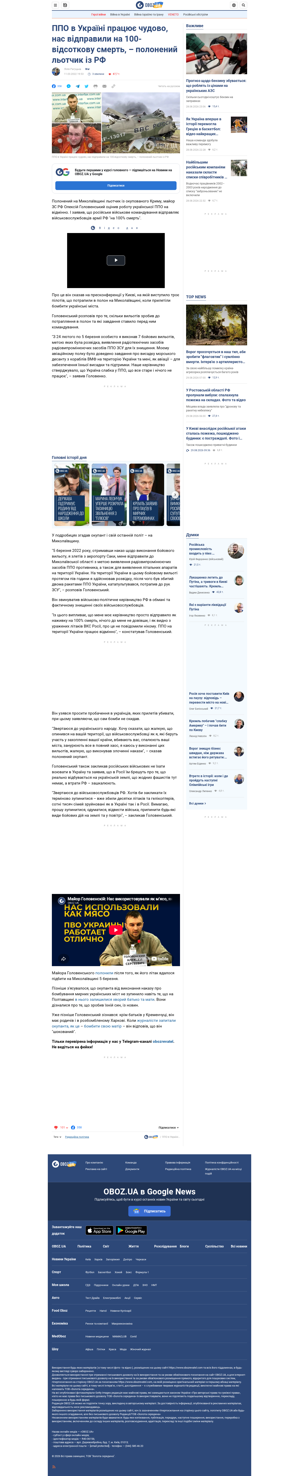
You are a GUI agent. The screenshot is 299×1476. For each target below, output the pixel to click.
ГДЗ (87, 1285)
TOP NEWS (196, 296)
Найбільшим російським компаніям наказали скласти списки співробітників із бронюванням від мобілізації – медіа (206, 170)
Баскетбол (104, 1272)
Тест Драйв (92, 1297)
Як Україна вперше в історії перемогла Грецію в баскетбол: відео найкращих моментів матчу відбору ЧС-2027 (203, 126)
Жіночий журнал (140, 1349)
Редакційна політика (77, 1137)
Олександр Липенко (200, 791)
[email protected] (99, 1445)
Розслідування (165, 1246)
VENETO (173, 14)
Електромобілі (112, 1297)
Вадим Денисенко (199, 592)
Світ (106, 1246)
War (87, 69)
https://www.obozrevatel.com (186, 1367)
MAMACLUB (119, 1336)
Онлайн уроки (121, 1285)
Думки (192, 534)
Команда (130, 1162)
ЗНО (145, 1285)
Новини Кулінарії (120, 1310)
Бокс (129, 1272)
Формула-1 (142, 1272)
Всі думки (196, 803)
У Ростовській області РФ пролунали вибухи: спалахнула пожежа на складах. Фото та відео (216, 395)
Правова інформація (177, 1162)
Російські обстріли (195, 14)
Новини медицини (97, 1336)
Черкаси (141, 1259)
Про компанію (94, 1162)
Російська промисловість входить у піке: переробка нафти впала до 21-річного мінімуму (204, 549)
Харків (98, 1259)
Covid (133, 1336)
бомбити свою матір (102, 1026)
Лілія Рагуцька (72, 69)
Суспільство (214, 1246)
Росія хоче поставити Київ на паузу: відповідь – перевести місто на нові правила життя (209, 698)
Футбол (89, 1272)
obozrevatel (163, 1041)
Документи (132, 1169)
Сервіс (138, 1297)
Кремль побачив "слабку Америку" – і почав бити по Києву (208, 725)
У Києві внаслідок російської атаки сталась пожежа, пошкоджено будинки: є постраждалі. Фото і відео (216, 433)
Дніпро (127, 1259)
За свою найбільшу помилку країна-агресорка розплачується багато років (212, 370)
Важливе (194, 25)
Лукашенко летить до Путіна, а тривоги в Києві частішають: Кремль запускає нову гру (208, 582)
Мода (123, 1349)
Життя (134, 1246)
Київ (88, 1259)
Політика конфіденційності (222, 1162)
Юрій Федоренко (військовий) (206, 559)
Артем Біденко (197, 763)
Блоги (184, 1246)
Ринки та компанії (96, 1323)
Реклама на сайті (96, 1169)
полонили (104, 973)
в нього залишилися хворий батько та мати (114, 999)
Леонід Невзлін (198, 736)
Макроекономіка (122, 1323)
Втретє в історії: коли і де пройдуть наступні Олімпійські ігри (208, 780)
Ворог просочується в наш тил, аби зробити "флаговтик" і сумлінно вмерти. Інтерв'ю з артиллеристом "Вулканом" (216, 357)
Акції (127, 1297)
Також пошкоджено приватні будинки (211, 444)
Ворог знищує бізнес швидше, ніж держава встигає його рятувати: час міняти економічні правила (207, 753)
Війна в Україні (120, 14)
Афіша (89, 1349)
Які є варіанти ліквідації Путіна (207, 607)
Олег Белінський (198, 708)
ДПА (136, 1285)
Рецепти (90, 1310)
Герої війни (98, 14)
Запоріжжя (113, 1259)
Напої (103, 1310)
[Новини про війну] (151, 1138)
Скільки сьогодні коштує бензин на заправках (209, 99)
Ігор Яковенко (197, 615)
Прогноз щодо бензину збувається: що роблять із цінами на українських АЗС (216, 85)
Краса (112, 1349)
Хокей (118, 1272)
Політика (84, 1246)
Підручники (101, 1285)
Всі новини (239, 1246)
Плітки (101, 1349)
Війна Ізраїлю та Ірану (149, 14)
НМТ (154, 1285)
